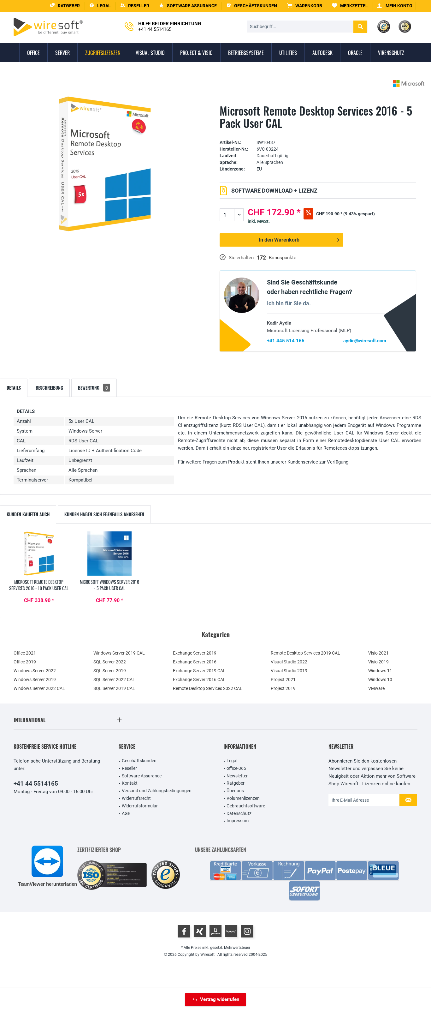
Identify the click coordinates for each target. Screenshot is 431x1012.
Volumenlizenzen (243, 798)
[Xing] (199, 931)
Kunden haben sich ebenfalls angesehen (104, 514)
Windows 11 (380, 670)
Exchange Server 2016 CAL (199, 679)
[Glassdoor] (215, 931)
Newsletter (237, 775)
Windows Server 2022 (35, 670)
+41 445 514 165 (285, 341)
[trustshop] (165, 875)
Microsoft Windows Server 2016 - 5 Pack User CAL (109, 585)
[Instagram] (247, 931)
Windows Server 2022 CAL (39, 688)
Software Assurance (142, 775)
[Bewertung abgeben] (318, 132)
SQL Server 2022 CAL (114, 679)
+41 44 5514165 (36, 783)
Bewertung (93, 387)
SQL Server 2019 (109, 670)
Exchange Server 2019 (194, 653)
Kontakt (130, 783)
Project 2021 (283, 679)
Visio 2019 (378, 661)
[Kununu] (231, 931)
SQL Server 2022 (109, 661)
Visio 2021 (378, 653)
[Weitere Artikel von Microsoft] (408, 83)
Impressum (238, 820)
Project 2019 (283, 688)
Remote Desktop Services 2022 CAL (207, 688)
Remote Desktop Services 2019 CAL (305, 653)
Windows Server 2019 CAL (119, 653)
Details (14, 387)
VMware (376, 688)
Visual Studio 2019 (289, 670)
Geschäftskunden (139, 760)
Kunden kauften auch (28, 514)
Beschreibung (49, 387)
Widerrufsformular (140, 805)
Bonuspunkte (282, 257)
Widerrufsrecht (136, 798)
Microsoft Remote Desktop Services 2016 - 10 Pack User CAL (38, 585)
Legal (232, 760)
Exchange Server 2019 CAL (199, 670)
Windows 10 (380, 679)
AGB (126, 813)
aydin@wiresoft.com (364, 341)
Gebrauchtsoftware (246, 805)
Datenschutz (239, 813)
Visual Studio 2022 (289, 661)
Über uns (235, 790)
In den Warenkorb (279, 240)
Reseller (129, 768)
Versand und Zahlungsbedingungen (157, 790)
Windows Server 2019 (35, 679)
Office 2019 (25, 661)
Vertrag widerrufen (219, 999)
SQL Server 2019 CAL (114, 688)
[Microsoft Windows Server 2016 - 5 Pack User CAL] (109, 553)
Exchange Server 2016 (194, 661)
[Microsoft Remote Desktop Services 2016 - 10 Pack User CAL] (38, 553)
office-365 (236, 768)
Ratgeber (236, 783)
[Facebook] (184, 931)
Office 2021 (25, 653)
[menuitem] (304, 6)
